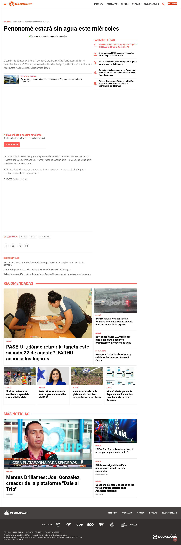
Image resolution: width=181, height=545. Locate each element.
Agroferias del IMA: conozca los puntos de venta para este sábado (116, 54)
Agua (33, 237)
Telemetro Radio (151, 4)
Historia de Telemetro (34, 532)
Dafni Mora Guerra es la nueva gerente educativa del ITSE (52, 394)
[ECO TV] (90, 526)
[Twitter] (13, 246)
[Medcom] (133, 526)
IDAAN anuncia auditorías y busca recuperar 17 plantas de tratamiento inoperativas (51, 80)
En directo (172, 4)
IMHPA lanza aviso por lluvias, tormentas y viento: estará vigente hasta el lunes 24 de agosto (114, 321)
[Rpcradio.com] (101, 526)
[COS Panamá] (79, 526)
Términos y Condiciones (13, 532)
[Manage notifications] (175, 540)
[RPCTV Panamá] (58, 526)
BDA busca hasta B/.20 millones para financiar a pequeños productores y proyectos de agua (113, 339)
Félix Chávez (99, 494)
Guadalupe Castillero (101, 474)
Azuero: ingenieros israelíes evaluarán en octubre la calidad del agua (37, 269)
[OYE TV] (68, 526)
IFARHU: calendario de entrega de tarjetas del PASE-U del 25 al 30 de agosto (118, 45)
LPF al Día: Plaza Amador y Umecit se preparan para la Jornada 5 (114, 451)
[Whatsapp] (19, 246)
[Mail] (26, 246)
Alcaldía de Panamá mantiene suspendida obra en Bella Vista (17, 394)
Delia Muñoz (10, 494)
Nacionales (18, 22)
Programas (112, 4)
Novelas (136, 4)
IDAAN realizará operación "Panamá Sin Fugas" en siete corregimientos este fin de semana (44, 263)
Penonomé (45, 237)
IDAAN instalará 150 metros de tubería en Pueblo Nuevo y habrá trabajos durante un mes (47, 274)
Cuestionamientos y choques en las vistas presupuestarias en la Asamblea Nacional (114, 487)
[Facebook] (6, 246)
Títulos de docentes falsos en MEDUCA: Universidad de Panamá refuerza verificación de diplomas (116, 83)
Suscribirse (12, 144)
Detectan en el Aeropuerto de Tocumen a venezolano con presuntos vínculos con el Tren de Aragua (117, 72)
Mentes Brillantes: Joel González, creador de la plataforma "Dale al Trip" (43, 483)
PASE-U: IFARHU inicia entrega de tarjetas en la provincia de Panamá (118, 63)
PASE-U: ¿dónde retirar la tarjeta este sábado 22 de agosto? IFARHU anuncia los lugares (47, 353)
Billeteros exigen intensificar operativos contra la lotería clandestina (111, 468)
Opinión (124, 4)
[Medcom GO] (47, 526)
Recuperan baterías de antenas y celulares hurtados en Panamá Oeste (113, 357)
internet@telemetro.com (16, 539)
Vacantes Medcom (52, 532)
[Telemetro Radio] (123, 526)
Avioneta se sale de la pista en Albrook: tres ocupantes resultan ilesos (87, 394)
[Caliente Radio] (112, 526)
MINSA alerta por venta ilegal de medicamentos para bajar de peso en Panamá (120, 396)
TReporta (98, 4)
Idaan (23, 237)
